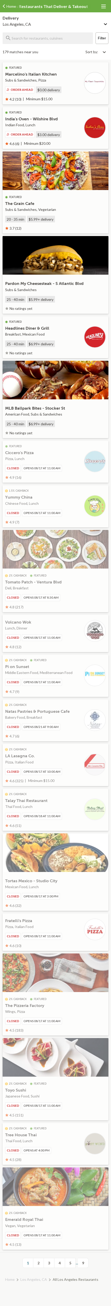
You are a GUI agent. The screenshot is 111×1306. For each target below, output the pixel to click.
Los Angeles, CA (33, 1279)
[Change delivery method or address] (105, 23)
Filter (102, 38)
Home (10, 1279)
